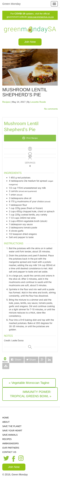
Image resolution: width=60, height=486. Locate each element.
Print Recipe (32, 138)
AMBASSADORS (10, 443)
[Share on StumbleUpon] (5, 366)
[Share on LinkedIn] (49, 360)
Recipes (6, 102)
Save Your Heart (12, 430)
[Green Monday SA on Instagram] (21, 458)
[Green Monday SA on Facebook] (13, 458)
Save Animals (10, 435)
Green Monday (11, 3)
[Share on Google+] (42, 360)
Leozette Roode (38, 102)
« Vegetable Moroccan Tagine (29, 382)
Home (5, 417)
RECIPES (7, 439)
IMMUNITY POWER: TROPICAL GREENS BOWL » (30, 394)
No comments (51, 109)
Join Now (30, 41)
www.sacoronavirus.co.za (41, 17)
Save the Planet (12, 426)
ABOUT (6, 422)
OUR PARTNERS (10, 448)
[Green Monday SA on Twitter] (5, 458)
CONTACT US (9, 452)
